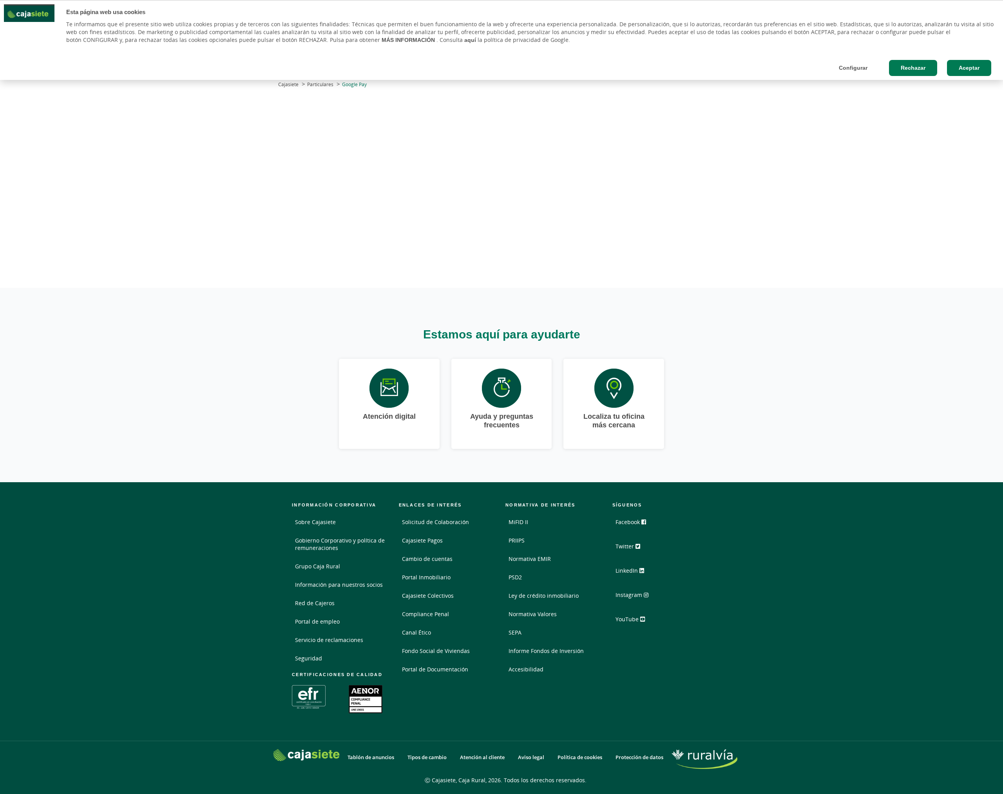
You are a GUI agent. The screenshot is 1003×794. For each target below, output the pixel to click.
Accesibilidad (526, 669)
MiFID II (518, 522)
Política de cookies (580, 757)
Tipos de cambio (427, 757)
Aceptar (969, 67)
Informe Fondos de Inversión (546, 651)
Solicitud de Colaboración (435, 522)
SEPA (515, 632)
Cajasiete (288, 84)
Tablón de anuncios (371, 757)
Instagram (630, 595)
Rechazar (913, 67)
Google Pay (354, 84)
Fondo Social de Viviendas (436, 651)
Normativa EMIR (530, 558)
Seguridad (308, 658)
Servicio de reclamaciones (329, 640)
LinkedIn (627, 570)
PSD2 (515, 577)
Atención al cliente (482, 757)
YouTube (628, 619)
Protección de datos (639, 757)
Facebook (628, 522)
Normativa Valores (533, 614)
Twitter (625, 546)
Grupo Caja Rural (317, 566)
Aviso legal (531, 757)
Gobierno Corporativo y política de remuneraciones (340, 544)
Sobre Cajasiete (315, 522)
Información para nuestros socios (339, 584)
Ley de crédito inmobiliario (544, 595)
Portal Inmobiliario (426, 577)
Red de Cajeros (315, 603)
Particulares (320, 84)
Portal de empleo (317, 621)
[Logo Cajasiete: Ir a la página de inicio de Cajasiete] (306, 755)
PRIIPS (517, 540)
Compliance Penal (425, 614)
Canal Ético (416, 632)
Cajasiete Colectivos (428, 595)
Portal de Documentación (435, 669)
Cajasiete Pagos (422, 540)
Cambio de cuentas (427, 558)
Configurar (853, 67)
